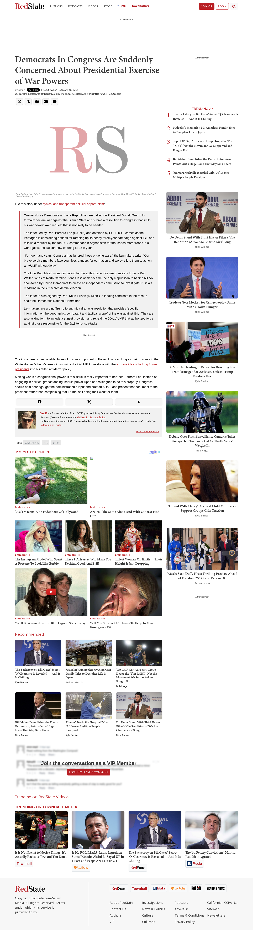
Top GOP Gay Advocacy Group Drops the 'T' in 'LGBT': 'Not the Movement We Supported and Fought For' (136, 675)
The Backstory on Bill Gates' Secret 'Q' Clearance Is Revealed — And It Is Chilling (37, 673)
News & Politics (153, 909)
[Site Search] (234, 6)
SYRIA (56, 442)
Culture (147, 915)
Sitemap (213, 909)
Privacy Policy (185, 922)
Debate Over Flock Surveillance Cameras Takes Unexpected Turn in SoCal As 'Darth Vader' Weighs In (202, 441)
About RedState (121, 903)
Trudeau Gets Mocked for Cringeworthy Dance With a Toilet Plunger (202, 304)
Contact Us (118, 909)
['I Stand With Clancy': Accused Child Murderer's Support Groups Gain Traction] (202, 481)
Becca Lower (202, 583)
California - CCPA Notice (222, 903)
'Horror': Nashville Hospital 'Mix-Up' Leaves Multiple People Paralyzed (87, 726)
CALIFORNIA (32, 442)
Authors (56, 6)
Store (107, 6)
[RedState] (29, 6)
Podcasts (75, 6)
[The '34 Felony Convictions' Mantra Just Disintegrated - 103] (211, 830)
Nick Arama (21, 735)
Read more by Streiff (147, 431)
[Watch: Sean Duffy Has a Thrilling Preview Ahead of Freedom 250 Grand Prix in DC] (202, 549)
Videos (93, 6)
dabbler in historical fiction (91, 417)
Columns (148, 922)
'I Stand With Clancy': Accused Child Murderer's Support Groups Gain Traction (202, 508)
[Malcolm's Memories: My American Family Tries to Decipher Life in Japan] (89, 652)
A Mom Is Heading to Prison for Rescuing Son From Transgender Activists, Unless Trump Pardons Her (202, 372)
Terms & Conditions (189, 915)
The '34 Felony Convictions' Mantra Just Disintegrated (210, 854)
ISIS (46, 442)
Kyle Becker (21, 682)
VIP (112, 922)
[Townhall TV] (140, 6)
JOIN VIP (206, 6)
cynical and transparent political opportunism (73, 204)
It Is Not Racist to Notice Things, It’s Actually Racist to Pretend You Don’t (41, 854)
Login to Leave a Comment (88, 772)
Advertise (182, 909)
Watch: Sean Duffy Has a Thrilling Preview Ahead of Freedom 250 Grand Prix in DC (202, 575)
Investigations (152, 903)
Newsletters (216, 915)
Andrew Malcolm (75, 682)
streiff (21, 89)
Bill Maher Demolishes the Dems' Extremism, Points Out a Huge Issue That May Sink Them (36, 726)
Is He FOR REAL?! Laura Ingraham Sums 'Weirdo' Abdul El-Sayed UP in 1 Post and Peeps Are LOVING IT (98, 856)
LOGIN (222, 6)
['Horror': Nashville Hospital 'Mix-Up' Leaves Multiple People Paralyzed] (89, 705)
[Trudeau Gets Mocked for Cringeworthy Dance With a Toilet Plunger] (202, 277)
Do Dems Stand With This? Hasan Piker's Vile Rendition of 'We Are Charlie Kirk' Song (138, 726)
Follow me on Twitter (51, 425)
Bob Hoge (122, 686)
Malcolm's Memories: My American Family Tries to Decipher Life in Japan (88, 673)
